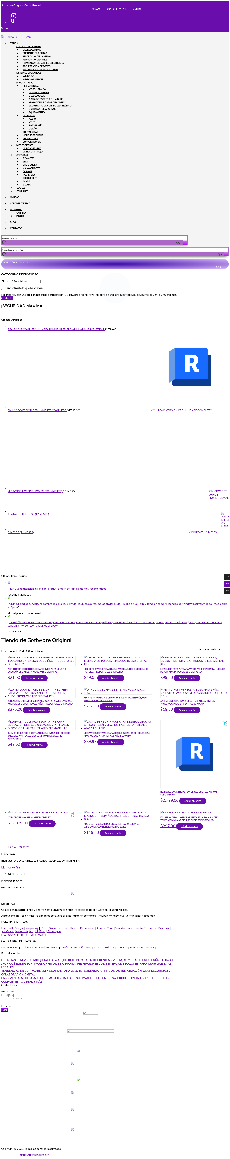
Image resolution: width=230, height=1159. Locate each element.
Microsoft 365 (24, 145)
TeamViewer (37, 934)
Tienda (14, 43)
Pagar (20, 216)
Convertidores (32, 141)
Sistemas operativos (142, 947)
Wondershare (124, 928)
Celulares (22, 191)
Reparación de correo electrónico (44, 63)
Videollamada (37, 89)
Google (20, 187)
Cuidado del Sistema (28, 46)
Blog (13, 222)
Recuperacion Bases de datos (40, 69)
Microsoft (7, 928)
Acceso (95, 8)
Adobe (101, 928)
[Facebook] (13, 22)
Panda (26, 181)
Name (5, 991)
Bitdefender (30, 164)
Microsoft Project (34, 151)
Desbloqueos (37, 95)
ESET (25, 161)
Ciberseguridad (32, 49)
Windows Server (33, 79)
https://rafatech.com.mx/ (34, 1154)
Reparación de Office (35, 59)
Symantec (28, 158)
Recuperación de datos (100, 947)
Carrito (137, 8)
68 (20, 847)
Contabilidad (30, 132)
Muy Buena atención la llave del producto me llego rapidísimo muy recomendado (57, 588)
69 (24, 847)
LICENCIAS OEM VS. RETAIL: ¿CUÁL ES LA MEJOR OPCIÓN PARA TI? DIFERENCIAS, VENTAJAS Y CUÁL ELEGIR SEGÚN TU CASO (87, 960)
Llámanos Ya (10, 867)
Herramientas (31, 86)
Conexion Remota (39, 92)
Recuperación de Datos (37, 66)
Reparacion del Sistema (37, 56)
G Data (27, 184)
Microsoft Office (33, 135)
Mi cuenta (16, 209)
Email (4, 995)
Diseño (33, 128)
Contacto (16, 228)
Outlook (44, 947)
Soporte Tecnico (20, 203)
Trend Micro (70, 928)
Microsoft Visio (32, 148)
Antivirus (22, 155)
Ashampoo (54, 931)
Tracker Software (145, 928)
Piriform (22, 934)
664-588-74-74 (116, 8)
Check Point (30, 178)
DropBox (164, 928)
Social (4, 28)
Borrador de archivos (42, 109)
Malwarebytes (31, 168)
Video (32, 122)
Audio (32, 118)
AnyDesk (8, 931)
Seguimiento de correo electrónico (50, 105)
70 (27, 847)
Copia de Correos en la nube (46, 99)
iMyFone (40, 931)
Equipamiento (37, 112)
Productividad (25, 82)
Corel (110, 928)
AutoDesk (9, 934)
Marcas (14, 197)
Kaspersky (29, 174)
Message (7, 1006)
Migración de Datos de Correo (47, 102)
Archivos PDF (30, 138)
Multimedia (29, 115)
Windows (28, 76)
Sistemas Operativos (28, 72)
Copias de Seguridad (35, 53)
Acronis (27, 171)
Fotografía (35, 125)
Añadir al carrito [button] (34, 677)
